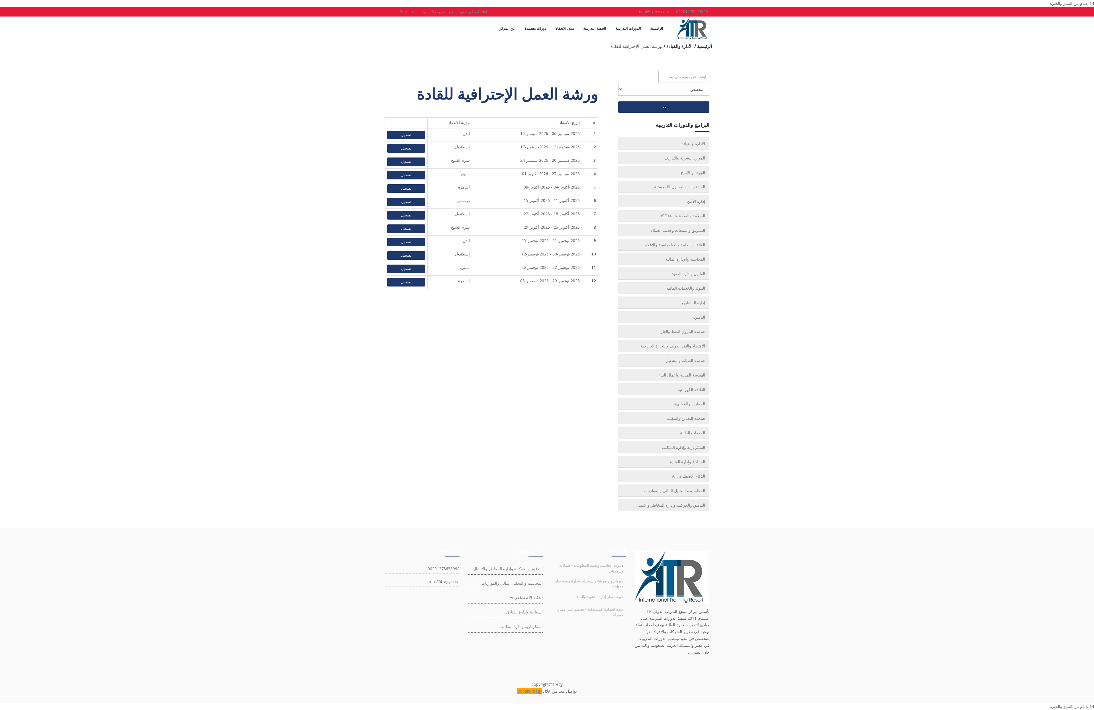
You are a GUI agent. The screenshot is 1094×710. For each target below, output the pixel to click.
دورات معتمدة (535, 28)
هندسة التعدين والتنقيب (686, 418)
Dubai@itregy (529, 691)
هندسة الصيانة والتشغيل (685, 360)
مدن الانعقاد (565, 28)
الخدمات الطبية (692, 432)
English (406, 11)
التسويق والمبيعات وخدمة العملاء (678, 230)
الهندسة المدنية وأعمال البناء (681, 375)
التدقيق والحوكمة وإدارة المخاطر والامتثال (670, 505)
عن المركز (507, 28)
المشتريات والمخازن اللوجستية (679, 186)
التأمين (699, 317)
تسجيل (406, 134)
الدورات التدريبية (628, 28)
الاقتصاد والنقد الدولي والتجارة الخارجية (672, 346)
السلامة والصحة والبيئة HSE (682, 215)
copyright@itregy (547, 684)
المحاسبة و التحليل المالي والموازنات (674, 490)
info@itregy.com (654, 11)
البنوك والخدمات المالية (686, 288)
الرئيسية (656, 28)
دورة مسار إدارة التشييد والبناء (600, 596)
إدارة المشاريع (693, 302)
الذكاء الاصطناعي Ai (688, 476)
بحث (664, 107)
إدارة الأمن (696, 201)
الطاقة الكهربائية (691, 389)
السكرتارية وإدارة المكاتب (683, 447)
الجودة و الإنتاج (693, 172)
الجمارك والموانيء (689, 403)
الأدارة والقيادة (693, 143)
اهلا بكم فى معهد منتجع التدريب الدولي (455, 11)
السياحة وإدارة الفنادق (687, 462)
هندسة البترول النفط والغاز (683, 331)
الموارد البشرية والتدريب (684, 158)
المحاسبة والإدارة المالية (685, 259)
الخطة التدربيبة (594, 28)
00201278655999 (692, 11)
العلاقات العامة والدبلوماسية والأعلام (675, 244)
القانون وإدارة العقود (688, 273)
